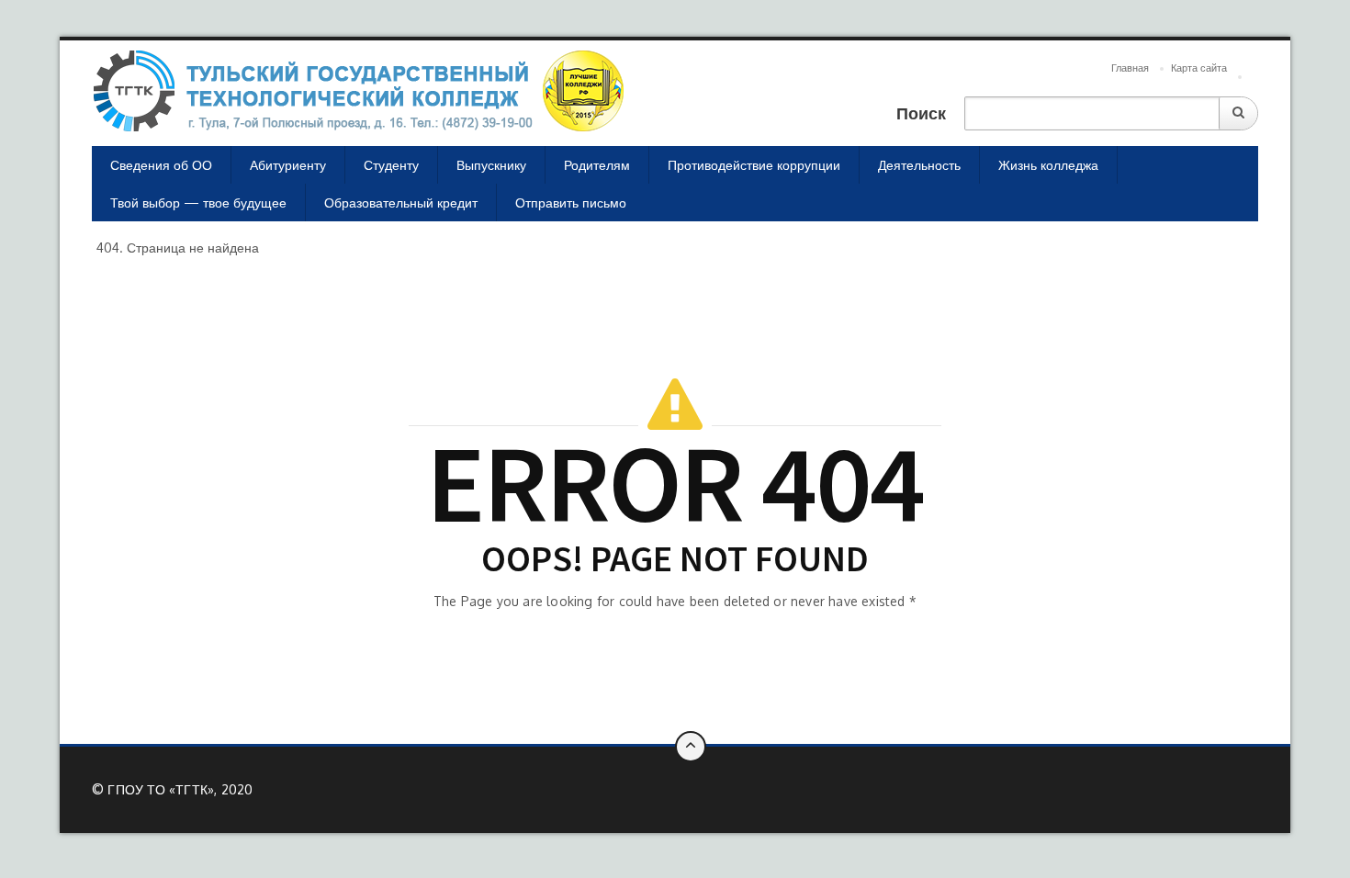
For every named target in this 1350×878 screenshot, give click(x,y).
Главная (1130, 68)
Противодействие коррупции (754, 165)
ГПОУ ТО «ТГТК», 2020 (180, 789)
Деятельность (919, 165)
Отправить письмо (570, 202)
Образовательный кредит (401, 202)
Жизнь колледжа (1048, 165)
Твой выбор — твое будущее (198, 202)
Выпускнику (491, 165)
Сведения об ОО (161, 165)
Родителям (597, 165)
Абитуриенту (288, 165)
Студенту (391, 165)
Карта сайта (1199, 68)
